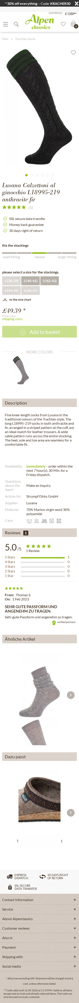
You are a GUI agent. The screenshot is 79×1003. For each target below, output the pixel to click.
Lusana (31, 503)
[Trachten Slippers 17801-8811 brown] (39, 803)
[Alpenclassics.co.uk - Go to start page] (39, 22)
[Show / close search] (16, 24)
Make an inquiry (38, 485)
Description (16, 402)
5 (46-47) (30, 290)
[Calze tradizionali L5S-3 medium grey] (39, 685)
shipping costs (12, 319)
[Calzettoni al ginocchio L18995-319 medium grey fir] (23, 370)
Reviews (13, 532)
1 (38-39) (11, 281)
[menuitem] (5, 24)
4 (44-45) (11, 290)
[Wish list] (61, 24)
